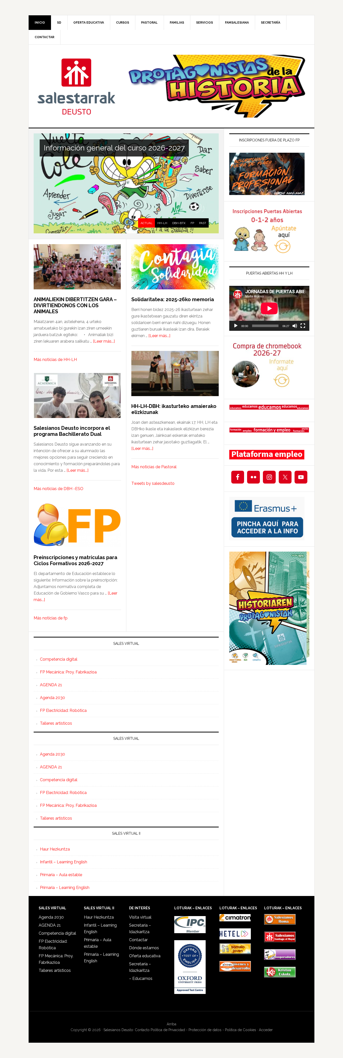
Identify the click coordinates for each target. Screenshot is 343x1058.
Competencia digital (58, 659)
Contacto (142, 1030)
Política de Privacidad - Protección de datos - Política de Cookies (203, 1030)
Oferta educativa (144, 956)
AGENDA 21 (51, 684)
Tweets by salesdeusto (153, 483)
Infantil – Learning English (63, 862)
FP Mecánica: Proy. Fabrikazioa (68, 672)
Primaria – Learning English (64, 887)
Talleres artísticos (56, 723)
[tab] (146, 223)
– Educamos (140, 978)
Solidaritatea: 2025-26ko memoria (172, 299)
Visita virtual (140, 917)
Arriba (171, 1024)
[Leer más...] (104, 341)
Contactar (138, 939)
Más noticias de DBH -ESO (58, 488)
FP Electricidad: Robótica (63, 710)
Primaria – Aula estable (61, 874)
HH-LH (162, 223)
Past (202, 223)
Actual (146, 223)
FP (192, 223)
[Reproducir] (235, 325)
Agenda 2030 (52, 697)
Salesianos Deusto (76, 86)
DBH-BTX (179, 223)
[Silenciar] (294, 325)
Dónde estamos (144, 947)
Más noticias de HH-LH (55, 359)
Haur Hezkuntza (55, 849)
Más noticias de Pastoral (154, 466)
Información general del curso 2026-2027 (114, 147)
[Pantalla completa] (302, 325)
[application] (269, 308)
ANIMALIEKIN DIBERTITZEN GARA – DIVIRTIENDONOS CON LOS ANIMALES (76, 305)
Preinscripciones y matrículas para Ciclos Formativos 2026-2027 (75, 560)
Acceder (266, 1030)
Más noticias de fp (51, 618)
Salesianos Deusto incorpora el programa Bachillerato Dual (72, 431)
